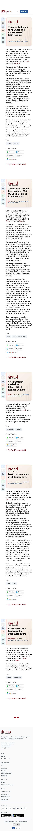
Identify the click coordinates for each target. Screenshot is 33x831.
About (3, 765)
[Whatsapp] (2, 808)
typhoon (16, 143)
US (14, 336)
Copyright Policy (5, 796)
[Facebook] (6, 808)
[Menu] (30, 11)
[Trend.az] (6, 11)
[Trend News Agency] (6, 732)
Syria (8, 336)
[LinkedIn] (21, 808)
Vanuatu (19, 429)
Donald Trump (21, 336)
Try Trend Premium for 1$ (17, 164)
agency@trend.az (5, 748)
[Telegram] (17, 808)
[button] (3, 19)
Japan (9, 143)
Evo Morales (17, 677)
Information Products (7, 785)
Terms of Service (5, 791)
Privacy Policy (5, 794)
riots (14, 583)
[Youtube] (14, 808)
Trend (27, 61)
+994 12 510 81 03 (5, 746)
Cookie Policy (4, 799)
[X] (10, 808)
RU (19, 828)
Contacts (3, 770)
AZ (16, 828)
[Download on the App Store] (6, 815)
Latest (3, 756)
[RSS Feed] (25, 808)
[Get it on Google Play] (18, 815)
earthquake (10, 429)
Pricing (3, 782)
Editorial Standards (6, 773)
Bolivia (9, 677)
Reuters (17, 660)
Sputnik (17, 63)
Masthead (4, 768)
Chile (8, 583)
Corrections (4, 775)
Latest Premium (5, 759)
